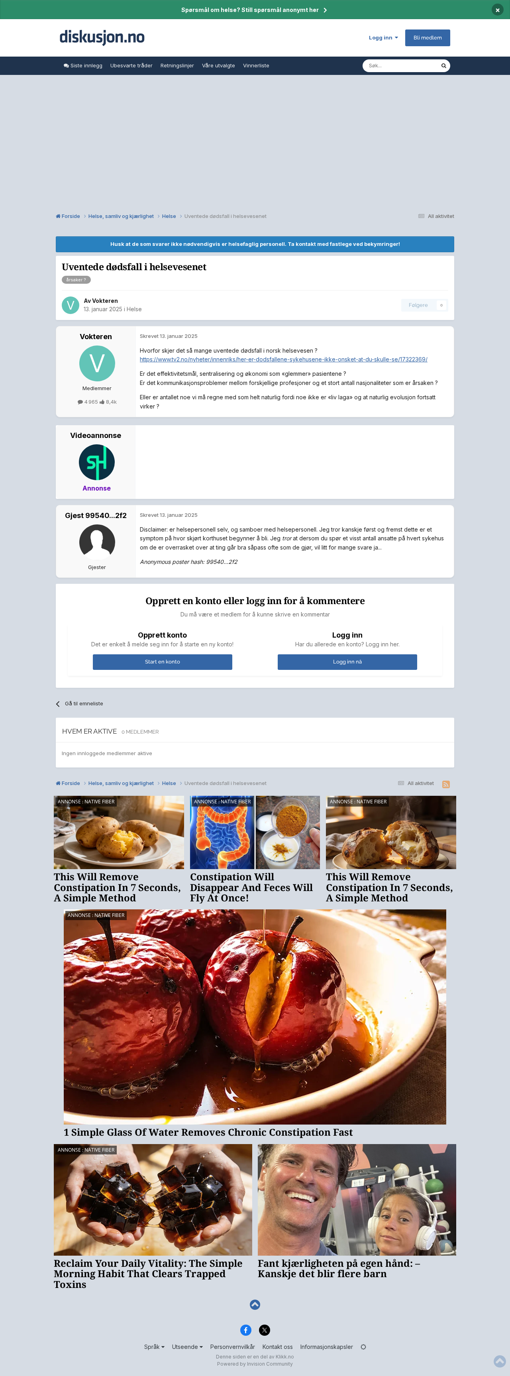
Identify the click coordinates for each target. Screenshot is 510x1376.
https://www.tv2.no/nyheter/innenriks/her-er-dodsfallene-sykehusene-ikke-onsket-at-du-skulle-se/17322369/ (284, 359)
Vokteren (105, 300)
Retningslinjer (177, 65)
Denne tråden (414, 66)
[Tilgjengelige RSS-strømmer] (446, 784)
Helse (134, 309)
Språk (152, 1346)
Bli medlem (428, 38)
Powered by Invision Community (255, 1364)
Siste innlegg (85, 65)
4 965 (91, 401)
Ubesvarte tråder (131, 65)
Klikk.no (285, 1357)
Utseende (186, 1346)
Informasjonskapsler (326, 1346)
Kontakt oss (278, 1346)
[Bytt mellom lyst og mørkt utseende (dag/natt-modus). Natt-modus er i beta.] (363, 1346)
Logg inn (382, 37)
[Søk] (443, 65)
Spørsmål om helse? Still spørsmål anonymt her (250, 9)
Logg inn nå (347, 662)
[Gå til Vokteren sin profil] (70, 305)
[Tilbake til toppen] (255, 1305)
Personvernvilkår (232, 1346)
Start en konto (162, 662)
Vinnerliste (256, 65)
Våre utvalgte (218, 65)
